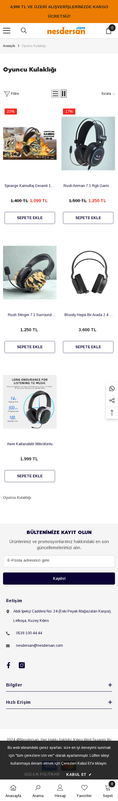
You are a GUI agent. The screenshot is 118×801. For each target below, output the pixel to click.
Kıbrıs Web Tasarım (89, 740)
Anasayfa (9, 46)
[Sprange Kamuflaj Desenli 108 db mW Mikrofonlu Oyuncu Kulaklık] (30, 143)
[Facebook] (8, 665)
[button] (55, 94)
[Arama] (24, 30)
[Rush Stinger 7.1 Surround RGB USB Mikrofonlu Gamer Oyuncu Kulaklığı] (30, 272)
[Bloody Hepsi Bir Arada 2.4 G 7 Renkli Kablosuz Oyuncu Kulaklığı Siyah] (88, 272)
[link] (38, 790)
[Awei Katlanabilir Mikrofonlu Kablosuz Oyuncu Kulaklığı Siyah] (30, 401)
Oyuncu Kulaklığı (34, 46)
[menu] (6, 30)
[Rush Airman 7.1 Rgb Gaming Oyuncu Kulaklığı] (88, 143)
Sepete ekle (30, 218)
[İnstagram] (21, 665)
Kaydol (59, 578)
